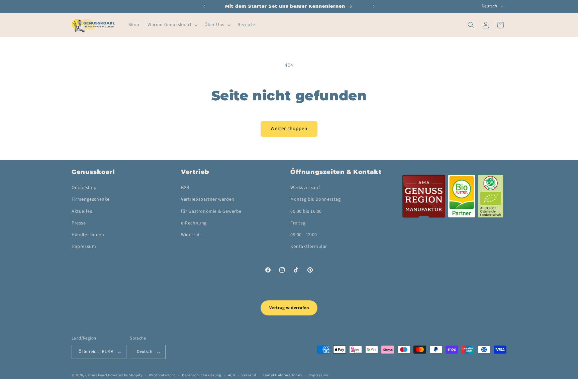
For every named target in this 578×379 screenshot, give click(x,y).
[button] (171, 25)
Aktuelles (82, 211)
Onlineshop (84, 188)
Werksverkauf (305, 188)
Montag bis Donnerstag (315, 199)
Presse (79, 223)
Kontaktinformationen (282, 375)
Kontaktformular (308, 247)
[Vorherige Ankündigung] (204, 6)
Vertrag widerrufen (289, 308)
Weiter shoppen (289, 128)
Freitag (297, 223)
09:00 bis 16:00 (306, 211)
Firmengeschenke (91, 199)
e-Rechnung (194, 223)
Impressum (84, 247)
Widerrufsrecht (162, 375)
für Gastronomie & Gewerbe (211, 211)
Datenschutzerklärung (201, 375)
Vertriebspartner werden (207, 199)
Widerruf (190, 234)
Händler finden (88, 234)
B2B (185, 188)
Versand (249, 375)
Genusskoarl (96, 375)
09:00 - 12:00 (303, 234)
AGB (231, 375)
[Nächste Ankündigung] (373, 6)
